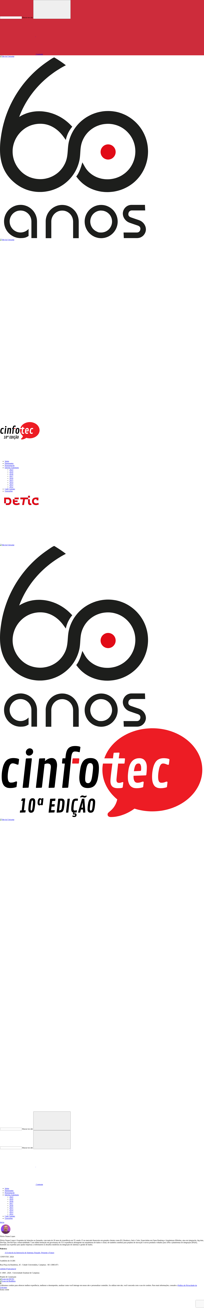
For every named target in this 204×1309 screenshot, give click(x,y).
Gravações (9, 491)
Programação (10, 466)
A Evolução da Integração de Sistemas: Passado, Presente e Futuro (29, 1253)
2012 (11, 487)
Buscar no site (27, 17)
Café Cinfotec (10, 489)
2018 (11, 474)
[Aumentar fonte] (18, 36)
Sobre (7, 461)
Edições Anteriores (12, 468)
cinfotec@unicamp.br (8, 1269)
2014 (11, 483)
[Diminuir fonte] (53, 36)
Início (2, 1222)
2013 (11, 485)
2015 (11, 480)
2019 (11, 472)
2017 (11, 476)
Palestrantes (9, 463)
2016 (11, 478)
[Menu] (17, 543)
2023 (11, 470)
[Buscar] (17, 1110)
